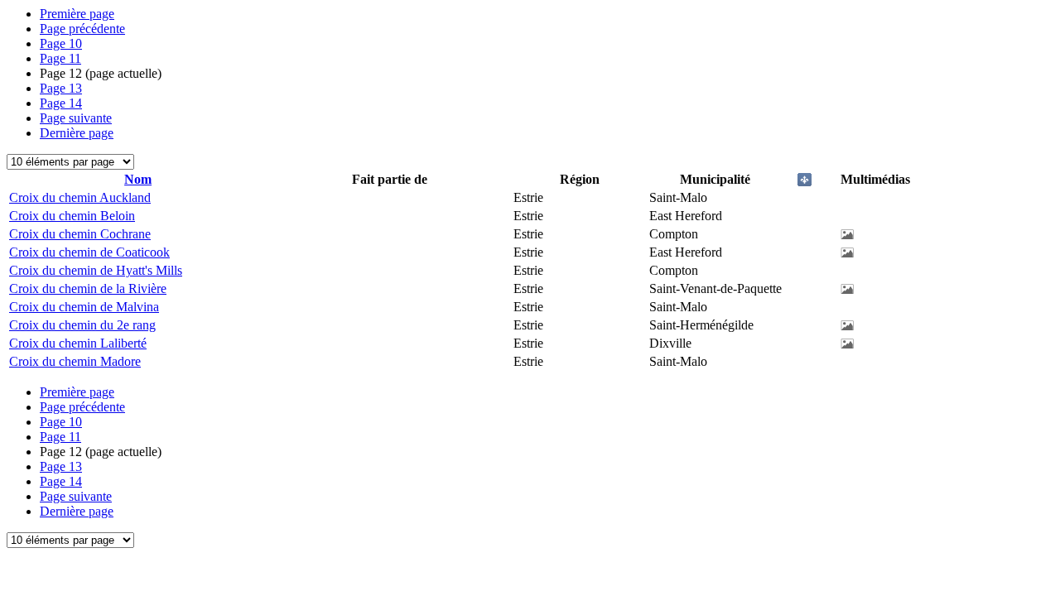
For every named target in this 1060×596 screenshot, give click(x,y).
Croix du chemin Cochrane (80, 234)
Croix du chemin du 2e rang (82, 325)
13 (61, 88)
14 (61, 103)
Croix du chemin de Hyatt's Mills (95, 270)
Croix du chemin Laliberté (78, 343)
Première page (77, 14)
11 (60, 58)
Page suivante (76, 118)
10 (61, 43)
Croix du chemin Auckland (80, 197)
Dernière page (76, 133)
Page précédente (82, 29)
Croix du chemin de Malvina (84, 307)
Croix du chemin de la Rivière (87, 288)
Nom (138, 179)
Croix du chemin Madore (75, 361)
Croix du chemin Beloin (72, 216)
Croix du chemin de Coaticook (89, 252)
